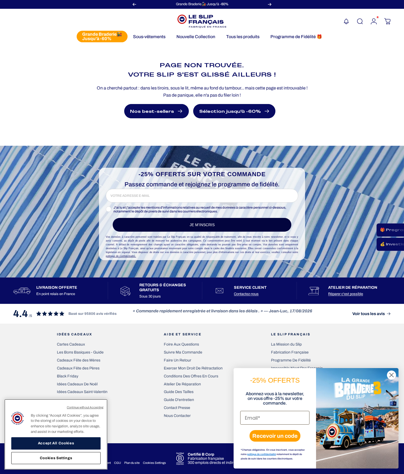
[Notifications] (346, 21)
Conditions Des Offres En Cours (191, 376)
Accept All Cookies (56, 443)
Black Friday (67, 376)
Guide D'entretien (179, 400)
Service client (250, 287)
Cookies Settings (154, 462)
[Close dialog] (391, 375)
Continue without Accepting (85, 407)
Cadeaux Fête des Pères (78, 368)
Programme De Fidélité (291, 360)
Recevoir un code (275, 436)
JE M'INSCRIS (202, 225)
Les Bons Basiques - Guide (80, 352)
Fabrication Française (290, 352)
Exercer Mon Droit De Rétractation (193, 368)
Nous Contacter (177, 416)
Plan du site (132, 462)
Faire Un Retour (177, 360)
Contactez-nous (246, 294)
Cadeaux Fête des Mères (78, 360)
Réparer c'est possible (345, 294)
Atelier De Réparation (182, 384)
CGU (117, 462)
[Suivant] (270, 4)
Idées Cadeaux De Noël (77, 384)
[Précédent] (134, 4)
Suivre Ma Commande (183, 352)
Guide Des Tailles (178, 392)
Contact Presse (177, 408)
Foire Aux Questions (181, 344)
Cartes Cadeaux (71, 344)
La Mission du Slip (286, 344)
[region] (55, 434)
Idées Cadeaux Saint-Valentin (82, 392)
